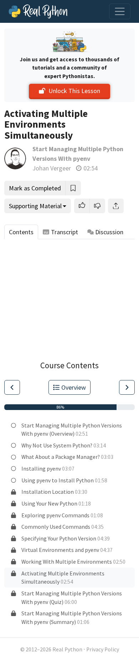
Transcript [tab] (64, 232)
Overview (73, 387)
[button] (82, 206)
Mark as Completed (35, 188)
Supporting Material (35, 206)
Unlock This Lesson (74, 91)
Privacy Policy (102, 649)
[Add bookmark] (73, 188)
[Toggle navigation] (119, 11)
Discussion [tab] (109, 232)
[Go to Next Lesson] (127, 387)
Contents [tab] (21, 232)
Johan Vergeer (51, 168)
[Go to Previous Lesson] (12, 387)
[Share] (116, 206)
